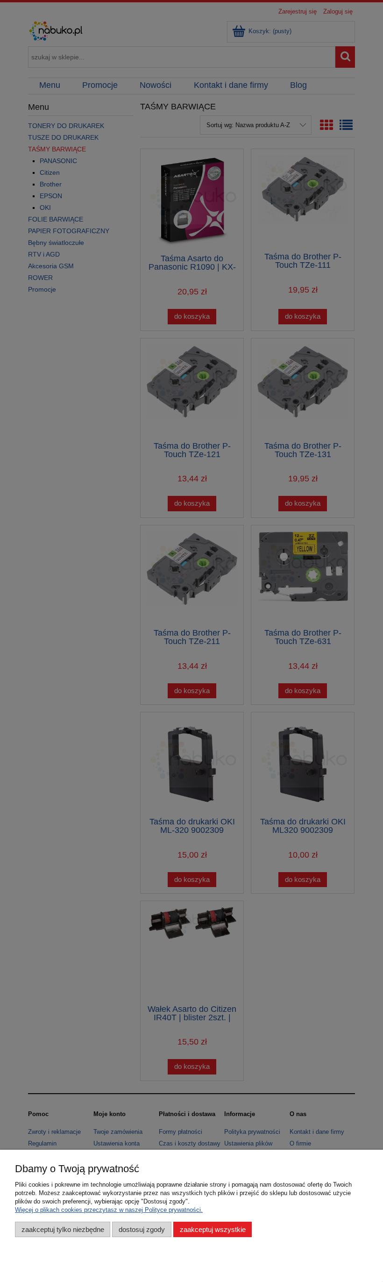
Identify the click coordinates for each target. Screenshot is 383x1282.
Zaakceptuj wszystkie (213, 1229)
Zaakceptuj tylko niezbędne (62, 1229)
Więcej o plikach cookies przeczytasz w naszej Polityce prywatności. (109, 1209)
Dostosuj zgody (142, 1229)
